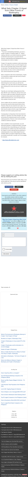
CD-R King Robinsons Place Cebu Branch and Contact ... (12, 446)
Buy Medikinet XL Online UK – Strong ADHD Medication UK (13, 434)
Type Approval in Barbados (6, 432)
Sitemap (10, 476)
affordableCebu (18, 1)
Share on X (17, 15)
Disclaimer (14, 476)
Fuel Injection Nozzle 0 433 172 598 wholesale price (11, 427)
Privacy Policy (20, 476)
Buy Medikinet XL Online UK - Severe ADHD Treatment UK (12, 436)
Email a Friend (14, 189)
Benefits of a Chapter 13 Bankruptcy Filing (11, 338)
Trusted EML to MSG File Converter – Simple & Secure (12, 456)
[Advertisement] (14, 33)
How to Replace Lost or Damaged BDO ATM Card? (13, 391)
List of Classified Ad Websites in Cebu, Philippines (11, 459)
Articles (7, 4)
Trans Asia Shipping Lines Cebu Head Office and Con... (12, 441)
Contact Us (5, 476)
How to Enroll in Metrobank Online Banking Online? (13, 394)
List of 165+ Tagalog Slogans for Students (11, 389)
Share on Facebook (7, 15)
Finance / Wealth (14, 4)
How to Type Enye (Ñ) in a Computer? (10, 373)
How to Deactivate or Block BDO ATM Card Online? (13, 400)
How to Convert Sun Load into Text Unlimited (10, 449)
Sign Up (25, 476)
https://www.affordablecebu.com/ (10, 140)
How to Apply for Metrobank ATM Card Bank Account (11, 462)
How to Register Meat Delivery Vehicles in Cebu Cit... (11, 452)
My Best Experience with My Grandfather (9, 444)
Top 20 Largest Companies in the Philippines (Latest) (13, 397)
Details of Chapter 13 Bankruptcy (9, 349)
